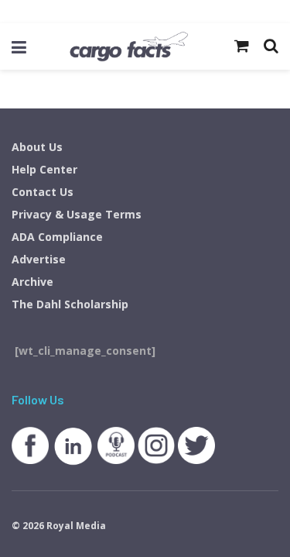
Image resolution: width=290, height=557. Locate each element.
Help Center (44, 169)
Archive (32, 281)
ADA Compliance (57, 236)
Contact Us (42, 191)
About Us (37, 146)
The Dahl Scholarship (70, 304)
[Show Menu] (19, 46)
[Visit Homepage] (128, 46)
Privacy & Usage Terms (77, 214)
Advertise (39, 259)
